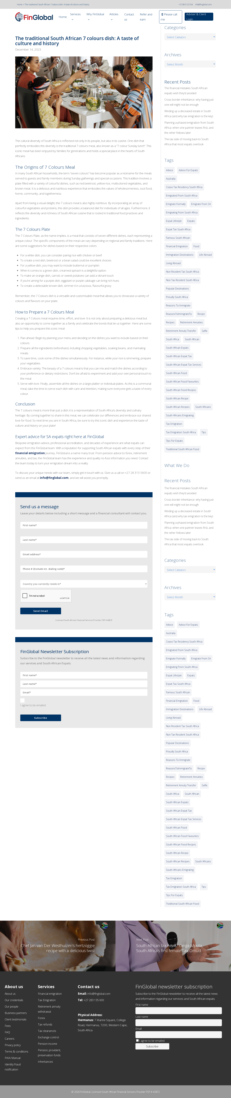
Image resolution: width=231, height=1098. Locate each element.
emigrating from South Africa (182, 212)
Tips (204, 432)
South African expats (177, 347)
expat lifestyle (174, 221)
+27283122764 (186, 4)
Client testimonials (15, 1019)
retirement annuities (191, 322)
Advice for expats (188, 170)
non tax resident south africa (182, 280)
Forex (41, 1018)
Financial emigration (50, 994)
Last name (141, 1017)
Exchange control (48, 1037)
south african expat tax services (183, 364)
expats (191, 221)
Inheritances (45, 1062)
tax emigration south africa (181, 432)
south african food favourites (182, 381)
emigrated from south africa (181, 195)
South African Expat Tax (179, 356)
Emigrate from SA (201, 204)
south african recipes (178, 406)
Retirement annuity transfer (181, 330)
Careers (9, 1039)
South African (192, 339)
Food (196, 246)
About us (10, 994)
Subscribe (40, 717)
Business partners (16, 1013)
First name (141, 1005)
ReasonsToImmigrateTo (179, 314)
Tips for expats (174, 440)
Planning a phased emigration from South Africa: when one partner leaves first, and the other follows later (189, 128)
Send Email (40, 611)
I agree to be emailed (33, 705)
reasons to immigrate (178, 305)
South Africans (203, 406)
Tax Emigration (47, 1000)
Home (19, 4)
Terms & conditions (16, 1051)
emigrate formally (176, 204)
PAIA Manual (12, 1058)
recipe (201, 314)
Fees (8, 1026)
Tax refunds (45, 1024)
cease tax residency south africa (184, 187)
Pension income (47, 1044)
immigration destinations (179, 254)
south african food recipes (181, 390)
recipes (170, 322)
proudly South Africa (177, 297)
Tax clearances (47, 1031)
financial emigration (177, 246)
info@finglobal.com (203, 4)
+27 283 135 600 (94, 1000)
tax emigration (174, 423)
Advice (169, 170)
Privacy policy (13, 1045)
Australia (170, 178)
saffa (204, 330)
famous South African (178, 237)
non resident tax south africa (182, 271)
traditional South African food (182, 449)
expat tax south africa (178, 229)
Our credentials (14, 1000)
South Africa (172, 339)
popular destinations (177, 288)
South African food (176, 373)
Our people (11, 1006)
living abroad (173, 263)
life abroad (205, 254)
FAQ (7, 1032)
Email (138, 1029)
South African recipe (177, 398)
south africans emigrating (180, 415)
